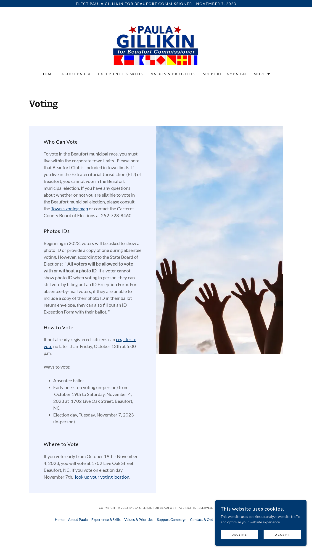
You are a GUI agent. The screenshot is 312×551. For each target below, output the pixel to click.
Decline (239, 534)
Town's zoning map (69, 208)
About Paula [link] (76, 74)
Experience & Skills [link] (121, 74)
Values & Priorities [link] (173, 74)
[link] (156, 42)
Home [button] (59, 519)
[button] (262, 74)
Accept (282, 534)
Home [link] (48, 74)
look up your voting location (101, 477)
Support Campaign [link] (224, 74)
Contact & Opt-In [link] (204, 519)
